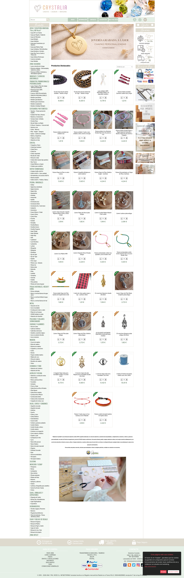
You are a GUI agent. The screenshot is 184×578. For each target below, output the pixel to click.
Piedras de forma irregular (37, 284)
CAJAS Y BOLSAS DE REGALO (39, 519)
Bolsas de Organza (35, 522)
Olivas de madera (35, 359)
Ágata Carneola (35, 189)
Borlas (32, 469)
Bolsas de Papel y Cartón (37, 526)
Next (131, 42)
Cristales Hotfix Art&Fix (37, 171)
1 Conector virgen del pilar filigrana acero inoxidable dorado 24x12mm (82, 374)
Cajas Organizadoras (36, 501)
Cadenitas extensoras (36, 331)
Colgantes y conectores (37, 348)
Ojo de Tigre (34, 256)
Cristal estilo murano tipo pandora (39, 160)
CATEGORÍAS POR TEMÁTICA (38, 109)
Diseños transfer (35, 178)
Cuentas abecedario (36, 397)
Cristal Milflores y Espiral (37, 164)
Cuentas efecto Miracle (37, 394)
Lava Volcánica (34, 242)
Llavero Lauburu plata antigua (124, 213)
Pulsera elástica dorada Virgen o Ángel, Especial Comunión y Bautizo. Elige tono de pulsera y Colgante (124, 132)
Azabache (33, 208)
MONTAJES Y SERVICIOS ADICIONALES (37, 77)
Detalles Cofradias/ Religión (38, 106)
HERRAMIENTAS (35, 506)
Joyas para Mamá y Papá (37, 47)
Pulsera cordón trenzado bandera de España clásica (103, 414)
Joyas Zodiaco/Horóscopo (37, 57)
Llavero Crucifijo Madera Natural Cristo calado (103, 213)
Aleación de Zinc (35, 306)
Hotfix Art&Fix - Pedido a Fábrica (39, 180)
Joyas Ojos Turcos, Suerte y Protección (37, 54)
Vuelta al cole (34, 127)
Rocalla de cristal (35, 156)
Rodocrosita (34, 267)
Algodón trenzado (35, 408)
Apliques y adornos (36, 481)
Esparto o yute (34, 435)
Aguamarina (34, 193)
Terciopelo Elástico (36, 459)
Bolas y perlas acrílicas (36, 380)
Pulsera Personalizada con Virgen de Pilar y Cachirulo (124, 173)
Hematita (33, 223)
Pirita (32, 271)
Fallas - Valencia (35, 129)
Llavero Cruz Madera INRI (61, 254)
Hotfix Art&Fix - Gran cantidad (39, 173)
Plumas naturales (35, 475)
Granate (33, 221)
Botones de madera (36, 346)
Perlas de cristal (35, 158)
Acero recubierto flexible (37, 335)
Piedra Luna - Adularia (36, 263)
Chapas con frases (35, 138)
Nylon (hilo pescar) (36, 442)
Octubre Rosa (34, 121)
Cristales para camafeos (37, 166)
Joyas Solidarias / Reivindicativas (39, 49)
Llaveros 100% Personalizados (38, 93)
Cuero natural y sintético (37, 433)
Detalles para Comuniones (37, 102)
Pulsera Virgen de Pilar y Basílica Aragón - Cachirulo (103, 173)
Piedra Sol (33, 265)
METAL (32, 303)
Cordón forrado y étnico (37, 427)
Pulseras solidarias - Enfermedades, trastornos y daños (40, 69)
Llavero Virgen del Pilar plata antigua (60, 334)
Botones (33, 479)
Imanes (32, 484)
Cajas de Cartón (35, 528)
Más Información (150, 566)
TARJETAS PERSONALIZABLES (39, 95)
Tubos (32, 363)
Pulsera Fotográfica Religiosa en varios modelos (82, 173)
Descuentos (50, 562)
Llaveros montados (36, 59)
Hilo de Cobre (34, 326)
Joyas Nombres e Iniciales (37, 51)
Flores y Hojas (34, 386)
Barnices (33, 511)
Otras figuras (34, 390)
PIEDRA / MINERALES (36, 182)
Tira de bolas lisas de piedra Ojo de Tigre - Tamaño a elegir (82, 92)
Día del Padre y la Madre (37, 123)
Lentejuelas (34, 471)
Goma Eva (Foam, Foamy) (37, 488)
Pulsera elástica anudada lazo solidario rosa (61, 132)
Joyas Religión (34, 39)
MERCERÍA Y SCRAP (36, 464)
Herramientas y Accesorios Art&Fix (40, 175)
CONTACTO (93, 20)
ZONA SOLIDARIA (35, 64)
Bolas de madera (35, 344)
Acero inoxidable (35, 308)
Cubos (32, 351)
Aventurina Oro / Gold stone (38, 206)
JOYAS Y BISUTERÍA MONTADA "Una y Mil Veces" (39, 29)
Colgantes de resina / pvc (37, 401)
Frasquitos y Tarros (35, 145)
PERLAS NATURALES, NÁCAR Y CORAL (39, 288)
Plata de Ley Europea (36, 312)
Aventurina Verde (35, 204)
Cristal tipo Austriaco (36, 147)
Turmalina (33, 275)
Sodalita (33, 273)
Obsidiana (33, 252)
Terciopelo (33, 457)
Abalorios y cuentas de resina (38, 375)
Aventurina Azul (35, 202)
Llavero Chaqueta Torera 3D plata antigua (82, 253)
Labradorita (34, 244)
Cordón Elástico (35, 425)
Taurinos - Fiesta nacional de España (38, 111)
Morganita (33, 248)
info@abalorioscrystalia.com (135, 561)
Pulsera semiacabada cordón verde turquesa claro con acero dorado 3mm (124, 253)
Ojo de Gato (34, 254)
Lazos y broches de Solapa (37, 66)
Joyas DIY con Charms (36, 33)
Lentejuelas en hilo (36, 438)
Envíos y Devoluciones (50, 558)
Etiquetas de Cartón (36, 497)
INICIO (72, 20)
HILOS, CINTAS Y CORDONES (39, 404)
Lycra (32, 440)
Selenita (33, 278)
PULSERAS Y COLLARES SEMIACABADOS (37, 320)
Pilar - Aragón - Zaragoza (37, 131)
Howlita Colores (35, 227)
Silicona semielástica (36, 454)
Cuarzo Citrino (34, 214)
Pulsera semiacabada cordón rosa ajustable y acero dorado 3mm (103, 253)
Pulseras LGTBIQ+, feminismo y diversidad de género (39, 72)
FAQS (50, 564)
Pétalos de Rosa (35, 477)
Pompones (33, 467)
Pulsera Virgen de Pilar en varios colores (61, 173)
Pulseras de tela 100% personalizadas (36, 90)
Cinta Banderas (34, 419)
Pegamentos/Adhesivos (37, 513)
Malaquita (33, 250)
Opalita (32, 259)
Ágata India (34, 191)
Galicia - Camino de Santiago (38, 134)
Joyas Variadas (34, 61)
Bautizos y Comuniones (37, 117)
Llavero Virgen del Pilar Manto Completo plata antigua (124, 294)
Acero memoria (35, 337)
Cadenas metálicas (35, 329)
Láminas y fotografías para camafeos (40, 486)
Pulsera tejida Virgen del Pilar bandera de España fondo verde (61, 294)
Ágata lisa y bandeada (36, 187)
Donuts (32, 353)
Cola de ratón (34, 421)
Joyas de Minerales (35, 37)
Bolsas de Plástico (35, 524)
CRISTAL (32, 143)
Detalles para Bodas (36, 97)
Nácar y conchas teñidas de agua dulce (39, 297)
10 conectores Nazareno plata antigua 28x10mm (124, 334)
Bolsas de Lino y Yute (36, 530)
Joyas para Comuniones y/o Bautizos (38, 44)
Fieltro (32, 490)
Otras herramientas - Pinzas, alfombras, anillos (38, 515)
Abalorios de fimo (35, 370)
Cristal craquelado (35, 153)
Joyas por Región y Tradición (38, 35)
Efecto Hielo (34, 378)
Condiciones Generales (50, 566)
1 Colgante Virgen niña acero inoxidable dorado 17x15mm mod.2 (60, 374)
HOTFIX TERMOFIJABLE (37, 169)
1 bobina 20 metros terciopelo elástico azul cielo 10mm (124, 374)
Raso (32, 452)
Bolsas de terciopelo (36, 532)
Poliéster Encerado (36, 450)
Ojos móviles (34, 473)
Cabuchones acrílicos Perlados (38, 388)
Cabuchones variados (36, 392)
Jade (32, 237)
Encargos (50, 560)
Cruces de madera (35, 342)
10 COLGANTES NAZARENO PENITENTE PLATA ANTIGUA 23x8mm (103, 334)
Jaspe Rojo (33, 235)
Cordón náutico (35, 429)
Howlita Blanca (35, 225)
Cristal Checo (34, 149)
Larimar (33, 246)
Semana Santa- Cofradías (37, 119)
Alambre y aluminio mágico (38, 333)
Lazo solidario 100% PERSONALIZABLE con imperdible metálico (103, 92)
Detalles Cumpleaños (36, 104)
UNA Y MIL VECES (113, 20)
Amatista (33, 195)
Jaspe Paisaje (34, 231)
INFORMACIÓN (83, 20)
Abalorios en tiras (35, 140)
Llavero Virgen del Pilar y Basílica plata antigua (82, 334)
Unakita (33, 280)
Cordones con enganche (37, 431)
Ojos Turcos (34, 162)
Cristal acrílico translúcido (37, 399)
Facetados (33, 382)
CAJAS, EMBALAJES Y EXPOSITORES (36, 494)
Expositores (34, 504)
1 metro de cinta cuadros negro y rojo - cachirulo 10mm (82, 294)
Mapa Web (50, 553)
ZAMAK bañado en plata (37, 314)
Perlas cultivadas (35, 291)
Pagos (50, 557)
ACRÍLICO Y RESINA (36, 373)
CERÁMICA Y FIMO (35, 366)
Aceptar (163, 572)
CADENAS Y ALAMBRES (37, 324)
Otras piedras (34, 282)
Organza (33, 448)
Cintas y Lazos (34, 414)
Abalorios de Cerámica (36, 368)
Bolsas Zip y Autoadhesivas (38, 499)
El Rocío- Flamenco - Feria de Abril (40, 125)
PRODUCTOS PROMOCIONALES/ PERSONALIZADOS (39, 82)
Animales (33, 384)
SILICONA (33, 462)
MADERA (32, 340)
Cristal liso (33, 151)
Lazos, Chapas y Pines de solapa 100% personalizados (39, 86)
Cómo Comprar (50, 555)
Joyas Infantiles (35, 41)
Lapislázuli (33, 240)
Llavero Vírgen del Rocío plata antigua (82, 213)
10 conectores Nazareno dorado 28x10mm (103, 294)
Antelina (33, 410)
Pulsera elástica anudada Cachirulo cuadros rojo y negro (124, 92)
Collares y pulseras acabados (38, 423)
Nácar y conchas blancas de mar (39, 301)
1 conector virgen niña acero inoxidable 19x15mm (103, 374)
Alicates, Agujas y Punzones (38, 509)
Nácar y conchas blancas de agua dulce (39, 294)
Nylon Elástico (34, 444)
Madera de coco (35, 357)
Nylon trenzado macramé (37, 446)
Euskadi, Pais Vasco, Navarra (38, 115)
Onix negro (34, 261)
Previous (53, 42)
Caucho (33, 412)
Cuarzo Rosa (34, 216)
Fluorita (33, 218)
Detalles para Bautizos (36, 100)
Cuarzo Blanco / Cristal (36, 212)
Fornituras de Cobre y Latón (38, 310)
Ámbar (32, 185)
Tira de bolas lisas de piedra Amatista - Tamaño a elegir (61, 92)
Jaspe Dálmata (34, 233)
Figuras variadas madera (37, 355)
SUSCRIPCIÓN (103, 20)
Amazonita (33, 197)
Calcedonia (34, 210)
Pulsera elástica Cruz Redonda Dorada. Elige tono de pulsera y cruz (103, 132)
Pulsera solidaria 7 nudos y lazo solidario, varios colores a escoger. (82, 132)
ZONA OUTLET (34, 535)
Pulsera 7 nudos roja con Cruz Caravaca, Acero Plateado (82, 414)
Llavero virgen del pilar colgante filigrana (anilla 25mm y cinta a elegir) (60, 213)
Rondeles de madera (36, 361)
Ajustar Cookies (174, 572)
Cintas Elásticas (35, 416)
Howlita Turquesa (35, 229)
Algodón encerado (35, 406)
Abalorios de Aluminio (36, 316)
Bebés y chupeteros (36, 136)
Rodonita (33, 269)
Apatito (32, 199)
